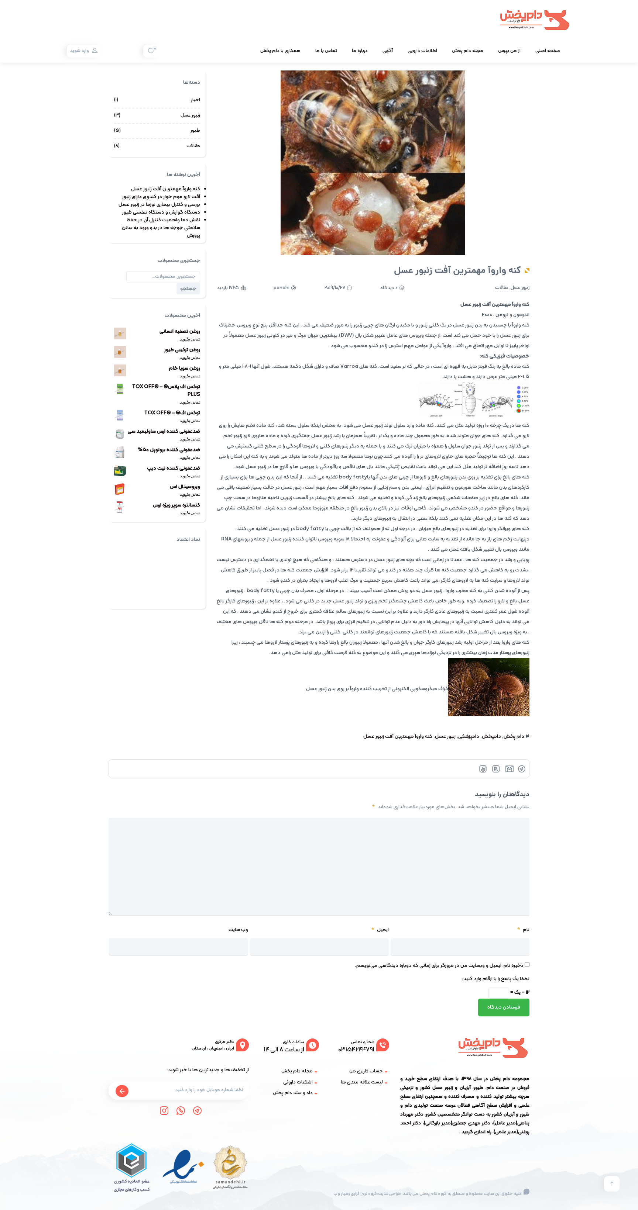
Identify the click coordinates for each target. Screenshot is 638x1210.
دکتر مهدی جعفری (471, 1123)
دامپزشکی (468, 736)
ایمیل (380, 930)
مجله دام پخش (467, 51)
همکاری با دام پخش (280, 51)
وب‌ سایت (238, 930)
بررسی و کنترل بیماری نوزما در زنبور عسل (159, 204)
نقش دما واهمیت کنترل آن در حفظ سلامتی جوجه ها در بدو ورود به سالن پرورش (161, 227)
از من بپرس (509, 51)
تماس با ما (326, 51)
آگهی (388, 51)
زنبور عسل (520, 288)
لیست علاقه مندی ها (362, 1082)
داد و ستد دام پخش (293, 1093)
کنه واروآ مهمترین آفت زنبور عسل (397, 736)
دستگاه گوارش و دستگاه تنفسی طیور (161, 212)
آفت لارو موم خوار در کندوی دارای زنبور (161, 197)
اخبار (195, 100)
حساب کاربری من (366, 1071)
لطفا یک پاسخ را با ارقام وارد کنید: (495, 979)
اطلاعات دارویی (422, 51)
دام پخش (514, 736)
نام (523, 930)
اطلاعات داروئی (298, 1082)
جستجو (188, 289)
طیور (195, 130)
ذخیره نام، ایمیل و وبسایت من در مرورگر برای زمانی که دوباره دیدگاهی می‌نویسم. (439, 965)
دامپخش (491, 736)
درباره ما (360, 51)
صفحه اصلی (547, 51)
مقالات (501, 288)
